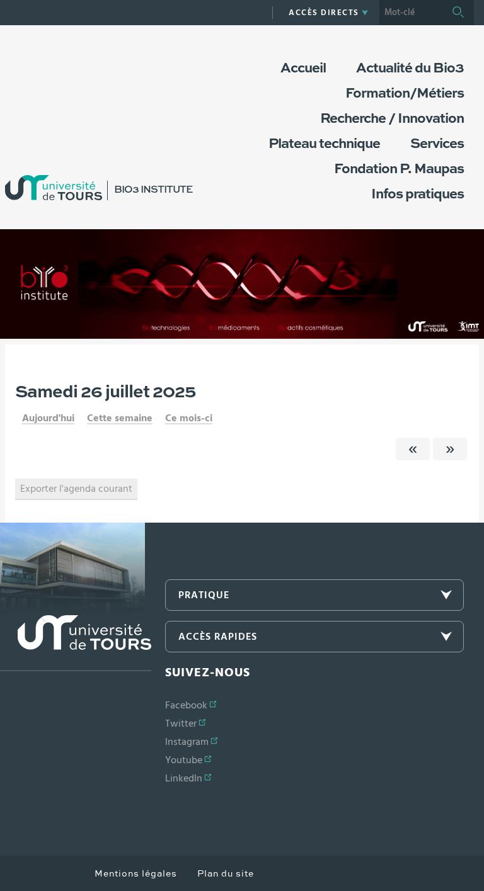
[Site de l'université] (75, 643)
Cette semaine (120, 418)
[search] (410, 12)
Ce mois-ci (188, 418)
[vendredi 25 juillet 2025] (413, 449)
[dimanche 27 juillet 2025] (450, 449)
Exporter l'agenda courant (76, 489)
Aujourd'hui (48, 418)
